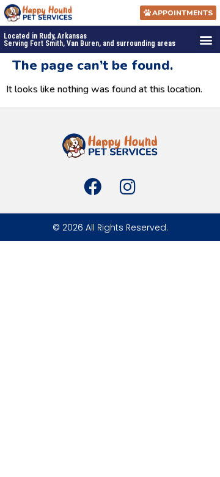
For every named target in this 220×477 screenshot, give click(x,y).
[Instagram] (127, 186)
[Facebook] (93, 186)
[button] (206, 39)
